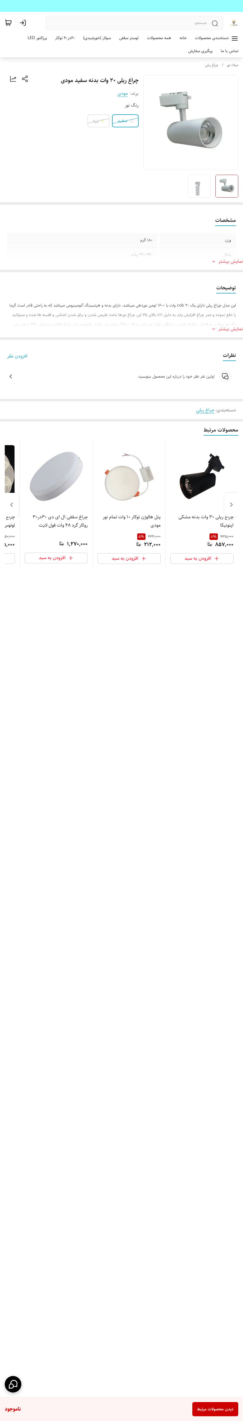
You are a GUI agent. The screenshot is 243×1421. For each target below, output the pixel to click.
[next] (11, 505)
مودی (123, 93)
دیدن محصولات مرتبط (215, 1409)
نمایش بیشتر (230, 261)
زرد (95, 120)
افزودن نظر (17, 356)
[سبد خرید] (8, 22)
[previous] (231, 505)
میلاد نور (232, 65)
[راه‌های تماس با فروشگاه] (13, 1384)
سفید (122, 120)
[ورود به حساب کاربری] (24, 23)
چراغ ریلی (211, 65)
